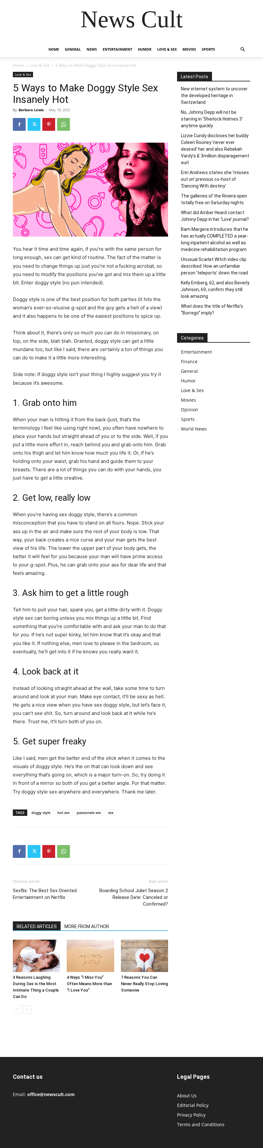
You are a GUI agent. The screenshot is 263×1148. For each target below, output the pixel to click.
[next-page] (27, 1009)
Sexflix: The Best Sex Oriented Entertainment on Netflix (45, 894)
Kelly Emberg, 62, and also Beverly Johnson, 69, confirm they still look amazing (215, 289)
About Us (187, 1096)
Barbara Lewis (31, 109)
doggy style (40, 812)
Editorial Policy (192, 1105)
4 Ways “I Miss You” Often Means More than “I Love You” (89, 984)
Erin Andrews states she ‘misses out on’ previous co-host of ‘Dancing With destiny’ (215, 179)
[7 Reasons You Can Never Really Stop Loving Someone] (144, 956)
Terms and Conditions (201, 1124)
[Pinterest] (48, 124)
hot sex (63, 812)
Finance (189, 361)
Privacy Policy (191, 1115)
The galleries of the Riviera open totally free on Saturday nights (214, 199)
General (73, 49)
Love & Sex (167, 49)
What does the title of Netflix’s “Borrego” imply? (212, 309)
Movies (189, 49)
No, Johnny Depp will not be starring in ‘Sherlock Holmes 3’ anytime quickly (212, 119)
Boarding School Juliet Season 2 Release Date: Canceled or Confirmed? (133, 897)
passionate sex (89, 812)
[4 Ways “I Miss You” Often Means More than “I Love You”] (90, 956)
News (92, 49)
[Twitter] (34, 124)
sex (111, 812)
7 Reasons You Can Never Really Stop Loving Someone (144, 984)
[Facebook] (19, 124)
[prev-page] (17, 1009)
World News (194, 429)
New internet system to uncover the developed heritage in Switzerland (214, 95)
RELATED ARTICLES (37, 926)
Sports (208, 49)
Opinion (189, 409)
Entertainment (117, 49)
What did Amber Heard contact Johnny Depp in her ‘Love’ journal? (215, 216)
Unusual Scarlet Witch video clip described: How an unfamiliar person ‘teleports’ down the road (214, 266)
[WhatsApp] (63, 124)
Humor (144, 49)
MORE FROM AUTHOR (86, 926)
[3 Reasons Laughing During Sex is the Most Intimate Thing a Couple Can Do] (36, 956)
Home (53, 49)
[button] (242, 49)
